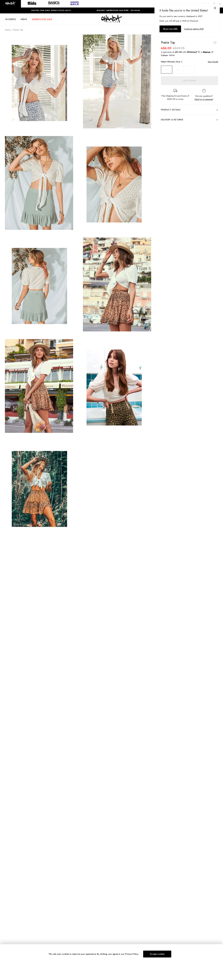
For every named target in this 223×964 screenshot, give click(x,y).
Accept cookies (157, 954)
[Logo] (111, 21)
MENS (24, 19)
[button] (10, 4)
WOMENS (10, 19)
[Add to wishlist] (215, 42)
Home (7, 29)
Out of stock (189, 80)
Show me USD (170, 29)
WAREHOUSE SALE (42, 19)
